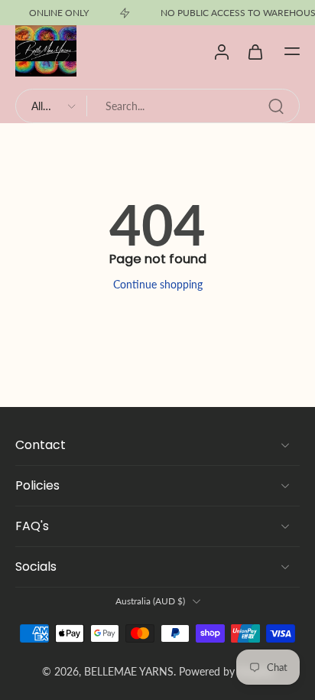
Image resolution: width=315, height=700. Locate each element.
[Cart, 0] (255, 51)
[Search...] (276, 106)
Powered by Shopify (226, 671)
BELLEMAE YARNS (129, 671)
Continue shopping (158, 284)
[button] (292, 51)
